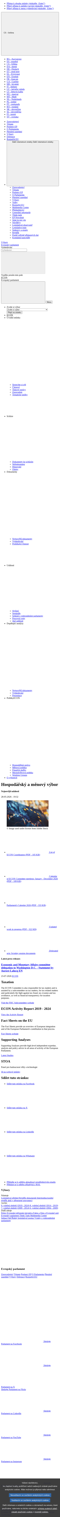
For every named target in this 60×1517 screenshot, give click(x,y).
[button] (33, 349)
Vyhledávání (6, 247)
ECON (4, 277)
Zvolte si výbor (13, 307)
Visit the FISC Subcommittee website (17, 1003)
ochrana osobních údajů (47, 1509)
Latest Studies (7, 1055)
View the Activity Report (12, 1014)
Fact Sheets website (9, 1034)
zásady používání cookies (22, 1512)
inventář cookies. (42, 1512)
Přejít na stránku (14, 312)
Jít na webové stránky (10, 1072)
